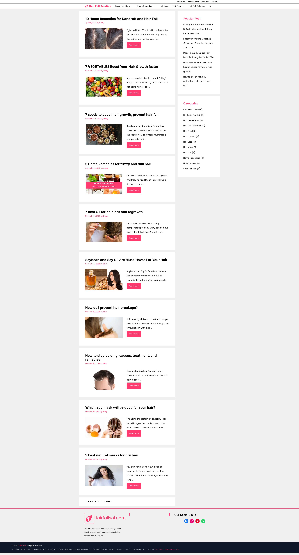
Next (109, 501)
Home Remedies (144, 6)
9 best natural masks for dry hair (111, 455)
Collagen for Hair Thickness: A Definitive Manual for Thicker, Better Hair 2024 (198, 29)
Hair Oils (187, 152)
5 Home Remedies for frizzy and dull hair (118, 164)
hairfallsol (22, 545)
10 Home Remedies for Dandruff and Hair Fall (121, 19)
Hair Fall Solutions (197, 6)
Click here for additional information (168, 549)
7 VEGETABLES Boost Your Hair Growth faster (121, 67)
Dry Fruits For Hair (191, 115)
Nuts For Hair (189, 163)
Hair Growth (189, 136)
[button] (211, 6)
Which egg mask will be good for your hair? (120, 407)
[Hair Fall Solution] (86, 6)
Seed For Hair (189, 168)
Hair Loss (164, 6)
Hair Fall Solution (100, 6)
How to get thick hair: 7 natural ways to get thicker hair (197, 81)
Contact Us (205, 2)
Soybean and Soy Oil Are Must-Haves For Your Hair (126, 260)
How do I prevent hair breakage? (111, 308)
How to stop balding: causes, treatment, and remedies (121, 358)
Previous (90, 501)
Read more (134, 45)
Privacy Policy (193, 2)
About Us (215, 2)
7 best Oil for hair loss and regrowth (114, 212)
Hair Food (177, 6)
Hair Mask (188, 147)
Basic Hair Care (122, 6)
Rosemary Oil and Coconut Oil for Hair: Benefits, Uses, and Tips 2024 (198, 43)
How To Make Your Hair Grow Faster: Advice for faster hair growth (197, 67)
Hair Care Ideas (191, 120)
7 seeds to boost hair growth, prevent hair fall (121, 115)
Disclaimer (181, 2)
